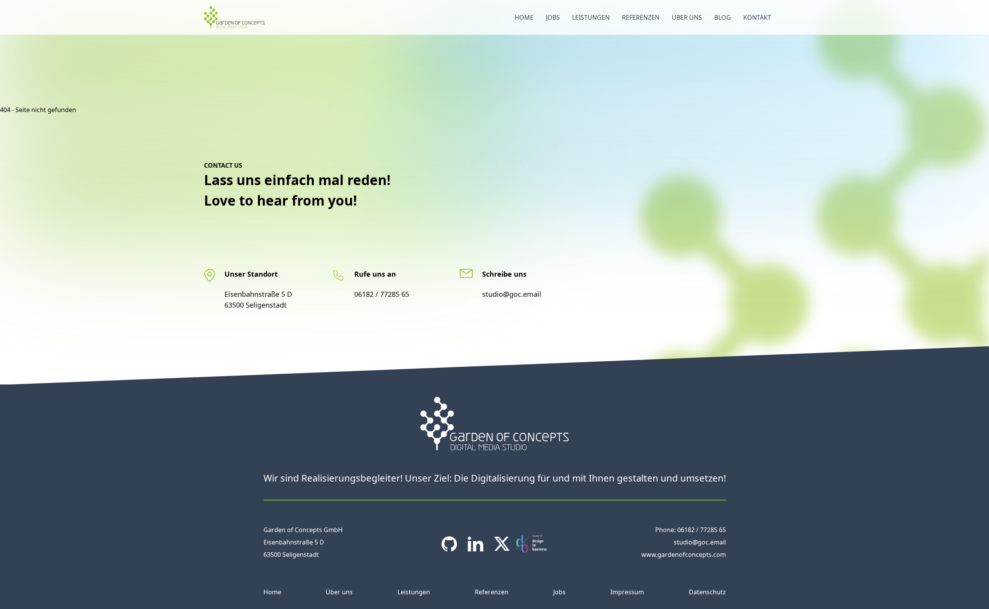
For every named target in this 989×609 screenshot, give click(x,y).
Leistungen (591, 17)
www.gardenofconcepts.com (683, 554)
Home (524, 17)
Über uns (687, 17)
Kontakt (757, 17)
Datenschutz (707, 592)
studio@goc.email (511, 294)
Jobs (553, 17)
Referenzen (640, 17)
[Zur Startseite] (234, 17)
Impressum (627, 592)
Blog (722, 17)
